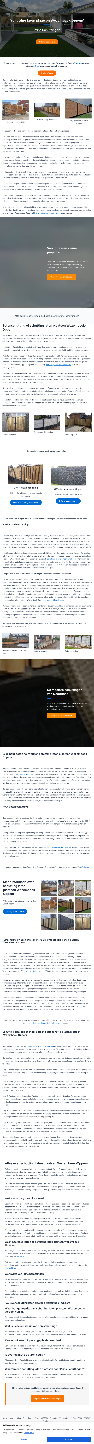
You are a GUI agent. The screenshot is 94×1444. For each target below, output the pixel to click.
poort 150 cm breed (55, 600)
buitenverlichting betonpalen (46, 213)
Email (37, 66)
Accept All (69, 1439)
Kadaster (85, 867)
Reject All (24, 1439)
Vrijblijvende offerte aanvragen (47, 1398)
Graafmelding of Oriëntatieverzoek (47, 1023)
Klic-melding (10, 1268)
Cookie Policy (29, 1433)
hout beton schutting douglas (40, 1046)
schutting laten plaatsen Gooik (58, 365)
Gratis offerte (47, 73)
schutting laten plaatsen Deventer (57, 847)
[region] (47, 1433)
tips (4, 1146)
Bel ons (79, 63)
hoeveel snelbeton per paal (34, 971)
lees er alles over (27, 774)
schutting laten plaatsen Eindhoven (61, 559)
